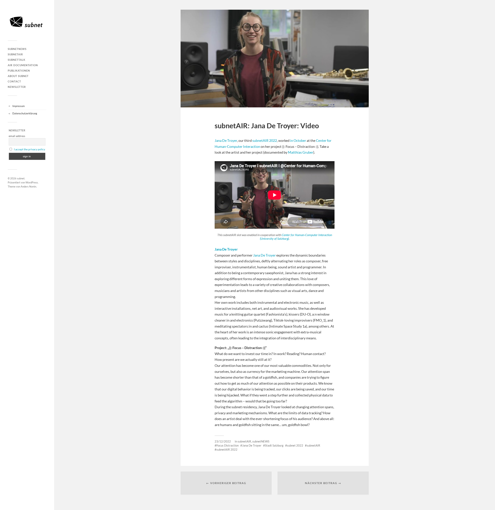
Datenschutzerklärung (24, 113)
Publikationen (19, 70)
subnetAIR (15, 54)
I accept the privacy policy (29, 149)
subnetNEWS (17, 48)
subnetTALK (16, 59)
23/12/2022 (223, 441)
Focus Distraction (227, 445)
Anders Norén (28, 186)
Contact (14, 81)
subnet (21, 178)
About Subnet (18, 76)
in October (298, 140)
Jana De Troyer (226, 140)
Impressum (18, 106)
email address (17, 136)
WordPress (32, 182)
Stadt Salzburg (274, 445)
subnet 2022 (295, 445)
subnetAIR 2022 (264, 140)
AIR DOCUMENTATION (23, 65)
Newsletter (17, 86)
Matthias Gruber (300, 152)
